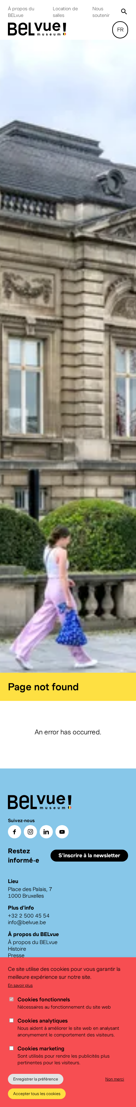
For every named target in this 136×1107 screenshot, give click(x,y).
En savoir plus (20, 985)
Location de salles (65, 12)
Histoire (17, 952)
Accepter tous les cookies (36, 1093)
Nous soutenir (101, 12)
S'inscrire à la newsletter (89, 858)
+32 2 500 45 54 (29, 919)
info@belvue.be (27, 925)
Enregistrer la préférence (35, 1079)
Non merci (114, 1079)
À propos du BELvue (21, 12)
